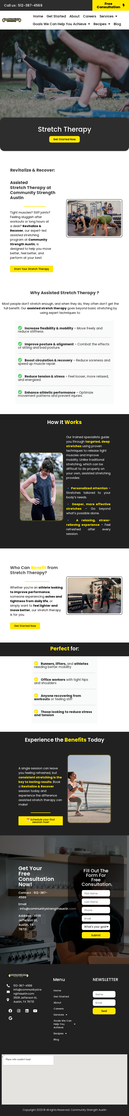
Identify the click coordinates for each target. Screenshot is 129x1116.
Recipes (100, 24)
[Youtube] (35, 1011)
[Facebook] (10, 1011)
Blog (117, 24)
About (74, 16)
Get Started (56, 16)
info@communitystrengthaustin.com (48, 909)
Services (107, 16)
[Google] (10, 1018)
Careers (89, 16)
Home (38, 16)
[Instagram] (18, 1011)
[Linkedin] (27, 1011)
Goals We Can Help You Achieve (59, 24)
